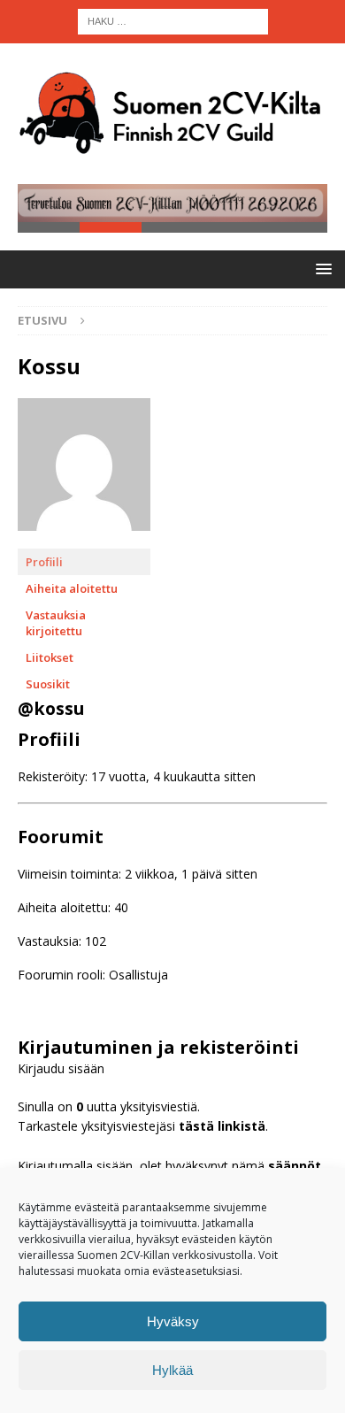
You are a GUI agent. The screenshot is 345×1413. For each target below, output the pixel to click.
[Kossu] (84, 540)
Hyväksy (173, 1321)
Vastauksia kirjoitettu (56, 623)
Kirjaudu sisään (61, 1068)
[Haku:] (173, 20)
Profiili (44, 562)
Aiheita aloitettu (72, 588)
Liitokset (49, 657)
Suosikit (48, 684)
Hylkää (172, 1370)
